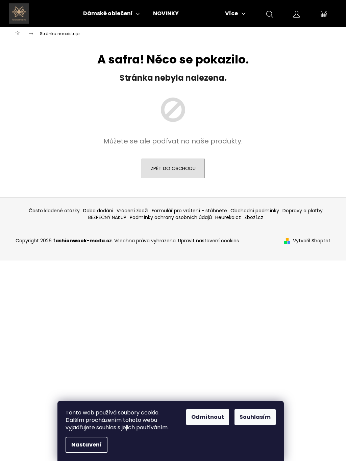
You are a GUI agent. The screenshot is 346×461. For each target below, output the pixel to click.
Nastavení (86, 445)
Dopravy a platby (302, 210)
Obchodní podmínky (254, 210)
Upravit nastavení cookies (208, 240)
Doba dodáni (98, 210)
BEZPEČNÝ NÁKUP (107, 217)
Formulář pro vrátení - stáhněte (189, 210)
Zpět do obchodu (173, 168)
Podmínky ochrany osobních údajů (171, 217)
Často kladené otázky (54, 210)
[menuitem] (111, 13)
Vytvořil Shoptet (311, 241)
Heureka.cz (228, 217)
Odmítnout (207, 417)
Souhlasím (255, 417)
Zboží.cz (253, 217)
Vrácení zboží (132, 210)
